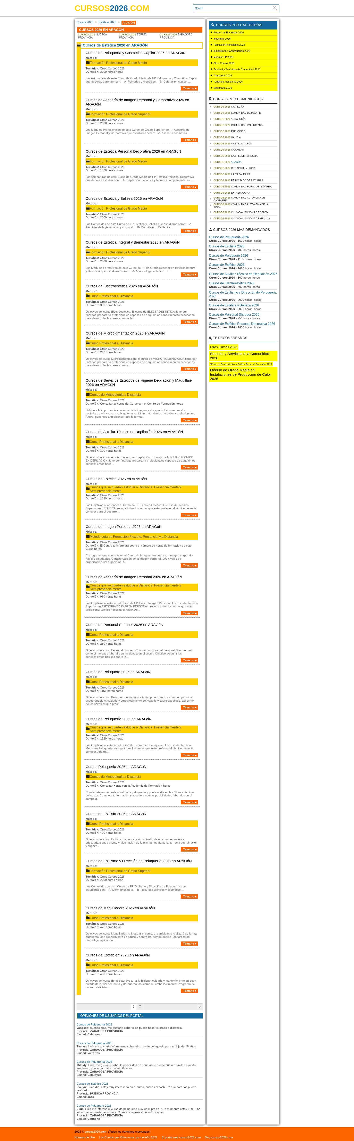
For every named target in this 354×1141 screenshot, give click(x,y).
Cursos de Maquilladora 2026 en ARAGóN (120, 908)
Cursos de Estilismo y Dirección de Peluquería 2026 (243, 294)
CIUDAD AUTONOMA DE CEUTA (240, 212)
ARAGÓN (227, 162)
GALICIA (227, 137)
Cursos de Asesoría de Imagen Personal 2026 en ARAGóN (134, 577)
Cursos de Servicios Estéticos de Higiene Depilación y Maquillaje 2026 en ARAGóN (139, 382)
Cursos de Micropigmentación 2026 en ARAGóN (125, 333)
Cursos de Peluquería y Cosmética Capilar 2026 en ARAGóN (136, 53)
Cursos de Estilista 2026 (226, 246)
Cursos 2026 (85, 22)
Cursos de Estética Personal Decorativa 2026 (242, 324)
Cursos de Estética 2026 (92, 1083)
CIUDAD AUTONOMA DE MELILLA (241, 218)
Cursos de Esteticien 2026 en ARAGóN (118, 955)
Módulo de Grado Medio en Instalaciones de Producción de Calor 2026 (240, 374)
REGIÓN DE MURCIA (234, 168)
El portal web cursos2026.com (181, 1137)
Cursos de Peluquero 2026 (94, 1105)
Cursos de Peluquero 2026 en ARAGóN (118, 672)
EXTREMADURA (231, 192)
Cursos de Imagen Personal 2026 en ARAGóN (124, 527)
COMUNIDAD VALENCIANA (238, 125)
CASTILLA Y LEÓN (232, 143)
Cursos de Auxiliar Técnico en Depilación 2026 (243, 274)
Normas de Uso (85, 1137)
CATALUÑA (228, 106)
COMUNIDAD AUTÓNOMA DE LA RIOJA (241, 206)
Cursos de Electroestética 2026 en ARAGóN (122, 286)
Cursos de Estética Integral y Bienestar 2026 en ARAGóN (133, 242)
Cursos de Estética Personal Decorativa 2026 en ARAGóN (133, 151)
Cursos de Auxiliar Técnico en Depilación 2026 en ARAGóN (134, 432)
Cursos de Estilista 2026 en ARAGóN (116, 814)
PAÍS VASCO (229, 131)
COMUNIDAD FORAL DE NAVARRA (242, 186)
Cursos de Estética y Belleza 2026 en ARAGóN (124, 198)
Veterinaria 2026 (222, 87)
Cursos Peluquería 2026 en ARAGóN (116, 767)
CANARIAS (228, 149)
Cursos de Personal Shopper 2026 (234, 314)
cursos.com (112, 8)
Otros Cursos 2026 (223, 63)
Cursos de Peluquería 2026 (94, 1024)
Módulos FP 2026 (223, 57)
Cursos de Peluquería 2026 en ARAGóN (119, 719)
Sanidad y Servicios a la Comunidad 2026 (236, 69)
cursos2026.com (95, 1131)
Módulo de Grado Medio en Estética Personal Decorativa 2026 (241, 364)
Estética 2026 (107, 22)
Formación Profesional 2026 (229, 44)
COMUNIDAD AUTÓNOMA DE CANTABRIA (239, 199)
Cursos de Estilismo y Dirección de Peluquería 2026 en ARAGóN (139, 861)
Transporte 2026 (222, 75)
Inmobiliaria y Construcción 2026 (231, 51)
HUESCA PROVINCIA (92, 36)
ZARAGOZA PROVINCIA (176, 36)
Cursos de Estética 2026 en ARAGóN (116, 479)
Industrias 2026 (222, 38)
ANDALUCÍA (229, 119)
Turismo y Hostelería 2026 (228, 81)
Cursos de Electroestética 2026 (231, 283)
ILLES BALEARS (231, 174)
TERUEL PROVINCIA (133, 36)
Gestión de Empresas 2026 (228, 32)
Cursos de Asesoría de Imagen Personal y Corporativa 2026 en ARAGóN (137, 102)
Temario (188, 88)
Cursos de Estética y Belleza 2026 (234, 305)
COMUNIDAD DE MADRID (237, 112)
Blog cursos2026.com (219, 1137)
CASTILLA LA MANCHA (235, 155)
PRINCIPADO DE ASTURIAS (238, 180)
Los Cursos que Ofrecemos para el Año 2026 (128, 1137)
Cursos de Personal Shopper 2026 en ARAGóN (124, 625)
